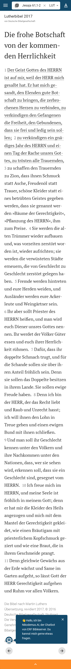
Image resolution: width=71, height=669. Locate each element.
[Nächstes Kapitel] (61, 650)
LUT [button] (52, 5)
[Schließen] (63, 619)
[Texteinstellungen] (66, 5)
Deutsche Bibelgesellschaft (21, 21)
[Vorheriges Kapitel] (9, 650)
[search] (32, 5)
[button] (5, 5)
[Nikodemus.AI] (9, 640)
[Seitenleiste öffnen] (35, 664)
